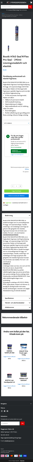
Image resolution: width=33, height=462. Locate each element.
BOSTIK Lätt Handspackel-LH (9, 381)
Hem (3, 13)
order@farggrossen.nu (9, 441)
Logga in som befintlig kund (17, 154)
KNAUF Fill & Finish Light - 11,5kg (23, 353)
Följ (22, 423)
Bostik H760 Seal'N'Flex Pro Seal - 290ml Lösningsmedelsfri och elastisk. (16, 61)
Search (2, 448)
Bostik (4, 70)
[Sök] (30, 7)
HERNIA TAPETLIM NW (9, 352)
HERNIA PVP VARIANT (23, 379)
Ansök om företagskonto (16, 151)
